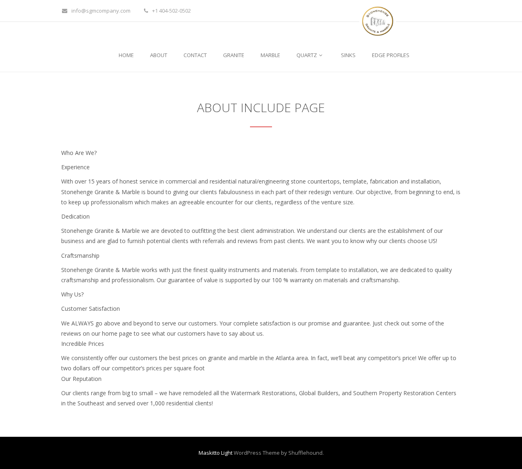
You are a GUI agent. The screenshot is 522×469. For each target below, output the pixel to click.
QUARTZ (307, 55)
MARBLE (270, 55)
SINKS (348, 55)
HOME (126, 55)
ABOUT (158, 55)
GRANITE (233, 55)
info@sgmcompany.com (100, 10)
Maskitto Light (215, 452)
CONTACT (195, 55)
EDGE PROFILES (390, 55)
